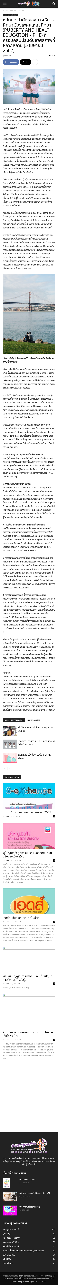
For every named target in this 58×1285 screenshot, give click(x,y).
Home (5, 10)
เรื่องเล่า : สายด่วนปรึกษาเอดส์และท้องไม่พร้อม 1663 (36, 743)
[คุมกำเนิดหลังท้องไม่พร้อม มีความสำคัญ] (10, 758)
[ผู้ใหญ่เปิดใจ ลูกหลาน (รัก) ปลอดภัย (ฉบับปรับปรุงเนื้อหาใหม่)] (29, 836)
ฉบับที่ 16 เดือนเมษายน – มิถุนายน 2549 (27, 812)
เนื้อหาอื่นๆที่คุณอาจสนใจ (14, 720)
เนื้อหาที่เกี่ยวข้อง (33, 720)
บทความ (13, 10)
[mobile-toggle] (4, 4)
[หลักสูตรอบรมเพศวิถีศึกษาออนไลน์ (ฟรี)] (10, 1196)
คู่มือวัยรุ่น (21, 10)
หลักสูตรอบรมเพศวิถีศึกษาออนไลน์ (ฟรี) (34, 1193)
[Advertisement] (29, 1094)
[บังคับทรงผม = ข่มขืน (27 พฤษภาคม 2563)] (10, 731)
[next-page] (9, 768)
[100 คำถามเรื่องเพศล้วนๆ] (10, 1210)
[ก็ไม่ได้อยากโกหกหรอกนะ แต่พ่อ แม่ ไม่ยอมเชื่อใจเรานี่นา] (29, 1011)
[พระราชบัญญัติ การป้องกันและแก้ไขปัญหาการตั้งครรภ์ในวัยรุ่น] (29, 960)
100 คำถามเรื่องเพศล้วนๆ (29, 1206)
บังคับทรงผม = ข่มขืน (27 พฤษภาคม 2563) (35, 729)
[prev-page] (4, 768)
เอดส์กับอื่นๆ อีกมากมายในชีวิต (21, 918)
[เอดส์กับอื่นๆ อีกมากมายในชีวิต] (29, 901)
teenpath (7, 816)
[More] (35, 62)
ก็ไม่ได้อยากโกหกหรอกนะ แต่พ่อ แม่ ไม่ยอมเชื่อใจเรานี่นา (28, 1034)
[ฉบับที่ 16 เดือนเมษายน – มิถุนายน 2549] (29, 796)
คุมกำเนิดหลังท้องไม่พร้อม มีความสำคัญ (34, 756)
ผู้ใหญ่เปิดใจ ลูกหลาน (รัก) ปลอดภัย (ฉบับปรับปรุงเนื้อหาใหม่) (27, 855)
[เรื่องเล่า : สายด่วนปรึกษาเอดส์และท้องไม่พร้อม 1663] (10, 744)
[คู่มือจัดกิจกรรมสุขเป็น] (6, 1183)
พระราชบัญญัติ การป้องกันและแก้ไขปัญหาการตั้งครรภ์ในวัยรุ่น (28, 978)
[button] (54, 4)
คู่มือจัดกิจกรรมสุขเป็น (27, 1179)
